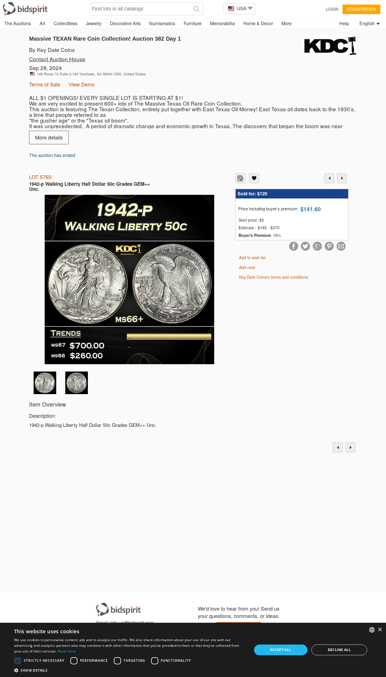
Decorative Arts (125, 23)
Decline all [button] (339, 649)
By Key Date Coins (52, 49)
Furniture (192, 23)
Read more (67, 651)
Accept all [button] (280, 649)
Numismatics (162, 23)
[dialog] (193, 650)
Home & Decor (258, 23)
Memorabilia (222, 23)
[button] (129, 670)
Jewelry (93, 23)
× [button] (380, 630)
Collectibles (65, 23)
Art (42, 23)
